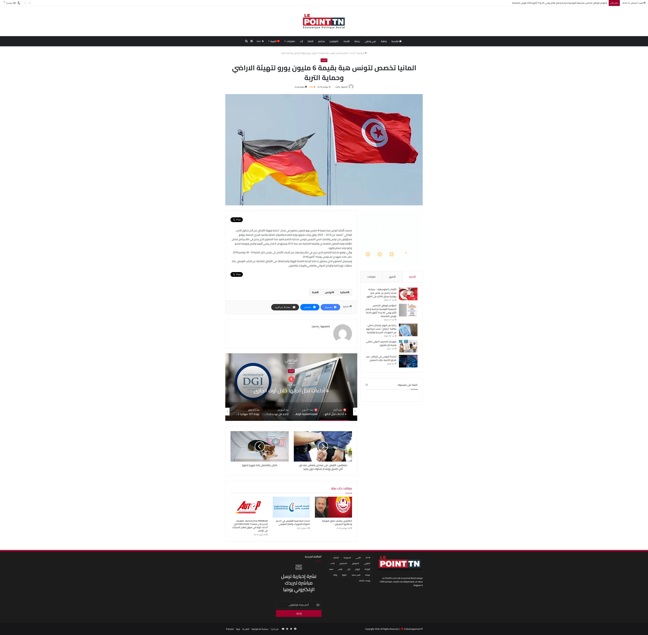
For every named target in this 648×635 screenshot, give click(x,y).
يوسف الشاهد (364, 580)
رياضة (357, 41)
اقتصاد (346, 41)
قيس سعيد (356, 575)
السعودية (347, 558)
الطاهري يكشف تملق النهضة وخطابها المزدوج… (337, 522)
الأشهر (392, 276)
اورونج (357, 569)
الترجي (358, 558)
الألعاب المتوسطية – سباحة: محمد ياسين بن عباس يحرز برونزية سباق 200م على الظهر (381, 293)
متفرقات (291, 41)
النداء (332, 563)
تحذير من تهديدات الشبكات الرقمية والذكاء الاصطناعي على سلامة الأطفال (291, 387)
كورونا (344, 575)
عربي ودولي (370, 41)
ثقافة (311, 41)
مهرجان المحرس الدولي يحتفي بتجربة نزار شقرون (381, 343)
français (230, 629)
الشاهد (336, 558)
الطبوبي (367, 563)
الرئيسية (395, 41)
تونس (328, 292)
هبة (314, 292)
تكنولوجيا (334, 41)
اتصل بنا (245, 629)
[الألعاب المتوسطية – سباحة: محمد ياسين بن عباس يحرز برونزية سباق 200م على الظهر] (408, 294)
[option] (291, 387)
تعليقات (371, 276)
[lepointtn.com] (324, 21)
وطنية (384, 41)
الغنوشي (355, 563)
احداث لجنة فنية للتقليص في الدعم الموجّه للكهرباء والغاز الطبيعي (293, 522)
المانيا (344, 292)
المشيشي (343, 563)
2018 (368, 558)
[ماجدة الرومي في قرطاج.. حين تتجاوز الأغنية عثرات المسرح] (408, 361)
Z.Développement (412, 629)
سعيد (331, 569)
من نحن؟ (274, 629)
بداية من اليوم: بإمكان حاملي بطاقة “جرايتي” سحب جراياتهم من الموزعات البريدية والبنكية (566, 3)
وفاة (335, 575)
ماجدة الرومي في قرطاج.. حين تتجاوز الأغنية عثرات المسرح (381, 358)
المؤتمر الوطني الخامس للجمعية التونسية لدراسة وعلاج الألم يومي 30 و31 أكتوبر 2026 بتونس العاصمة (381, 310)
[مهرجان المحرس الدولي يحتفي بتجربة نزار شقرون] (408, 346)
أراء (301, 41)
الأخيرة (412, 276)
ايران (348, 569)
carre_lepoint (341, 87)
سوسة (367, 575)
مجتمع (321, 41)
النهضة (367, 569)
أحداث (352, 53)
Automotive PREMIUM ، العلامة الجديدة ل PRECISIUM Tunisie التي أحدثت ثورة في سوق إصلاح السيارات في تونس (250, 526)
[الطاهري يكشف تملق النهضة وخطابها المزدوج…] (333, 507)
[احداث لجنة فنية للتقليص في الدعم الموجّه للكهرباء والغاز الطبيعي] (291, 507)
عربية (238, 629)
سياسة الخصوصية (259, 629)
